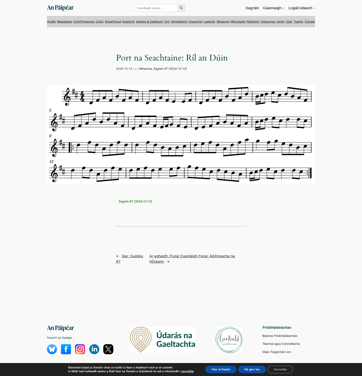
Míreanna (223, 21)
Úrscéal (310, 21)
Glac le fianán (221, 369)
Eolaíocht (128, 21)
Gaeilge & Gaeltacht (149, 21)
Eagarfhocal (113, 21)
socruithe (187, 371)
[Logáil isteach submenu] (314, 8)
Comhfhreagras (83, 21)
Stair (289, 21)
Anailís (51, 21)
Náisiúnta (253, 21)
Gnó (167, 21)
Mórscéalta (238, 21)
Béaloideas (64, 21)
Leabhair (209, 21)
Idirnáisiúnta (179, 21)
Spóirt (281, 21)
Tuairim (298, 21)
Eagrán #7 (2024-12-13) (170, 68)
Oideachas (268, 21)
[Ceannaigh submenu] (283, 8)
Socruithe (280, 369)
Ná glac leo (252, 369)
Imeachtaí (195, 21)
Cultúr (100, 21)
